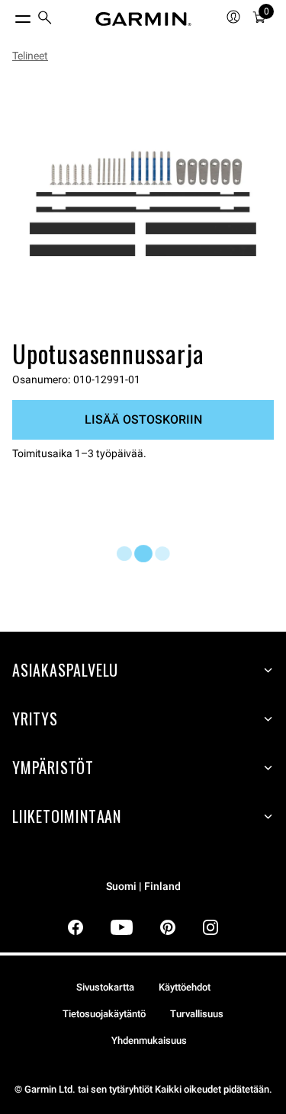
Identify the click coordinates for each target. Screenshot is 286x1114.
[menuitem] (45, 19)
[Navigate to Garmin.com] (143, 19)
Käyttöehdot (184, 987)
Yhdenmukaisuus (149, 1040)
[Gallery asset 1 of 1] (143, 204)
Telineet (30, 55)
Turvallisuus (196, 1014)
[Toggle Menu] (9, 15)
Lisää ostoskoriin (143, 419)
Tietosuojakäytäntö (104, 1014)
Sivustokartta (105, 987)
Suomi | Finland (143, 886)
